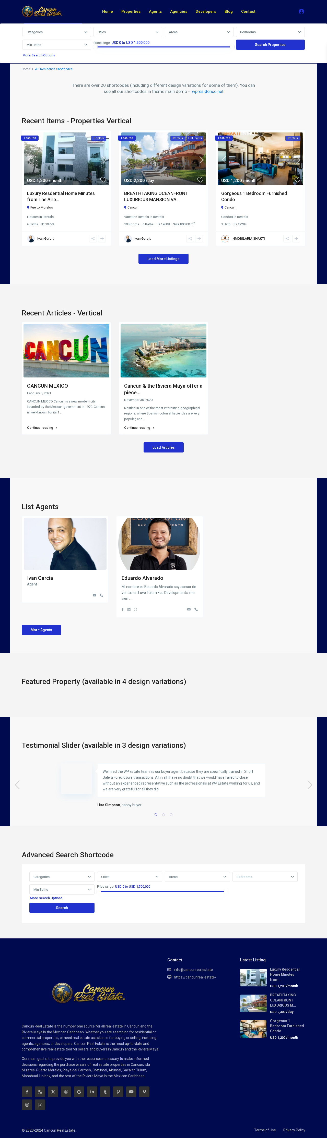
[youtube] (131, 1091)
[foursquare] (40, 1104)
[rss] (40, 1091)
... (61, 412)
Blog (229, 11)
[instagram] (27, 1104)
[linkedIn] (92, 1091)
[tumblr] (105, 1091)
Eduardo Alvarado (142, 578)
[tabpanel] (163, 787)
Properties (131, 11)
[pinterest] (118, 1091)
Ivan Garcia (45, 238)
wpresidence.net (208, 91)
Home (107, 11)
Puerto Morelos (41, 207)
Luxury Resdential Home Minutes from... (285, 974)
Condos (227, 217)
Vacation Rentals (136, 217)
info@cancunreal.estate (193, 970)
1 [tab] (155, 814)
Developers (206, 11)
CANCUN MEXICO (47, 386)
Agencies (178, 11)
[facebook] (27, 1091)
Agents (155, 11)
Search (62, 908)
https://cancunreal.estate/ (195, 977)
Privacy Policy (294, 1130)
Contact (248, 11)
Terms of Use (265, 1130)
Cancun (132, 207)
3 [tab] (171, 814)
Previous (17, 786)
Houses (33, 217)
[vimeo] (144, 1091)
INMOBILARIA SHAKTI (248, 238)
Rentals (48, 217)
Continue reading (40, 428)
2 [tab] (163, 814)
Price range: (102, 43)
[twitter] (53, 1091)
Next (310, 786)
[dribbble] (66, 1091)
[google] (79, 1091)
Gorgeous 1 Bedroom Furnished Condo (287, 1026)
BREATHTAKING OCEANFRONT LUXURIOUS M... (283, 1000)
